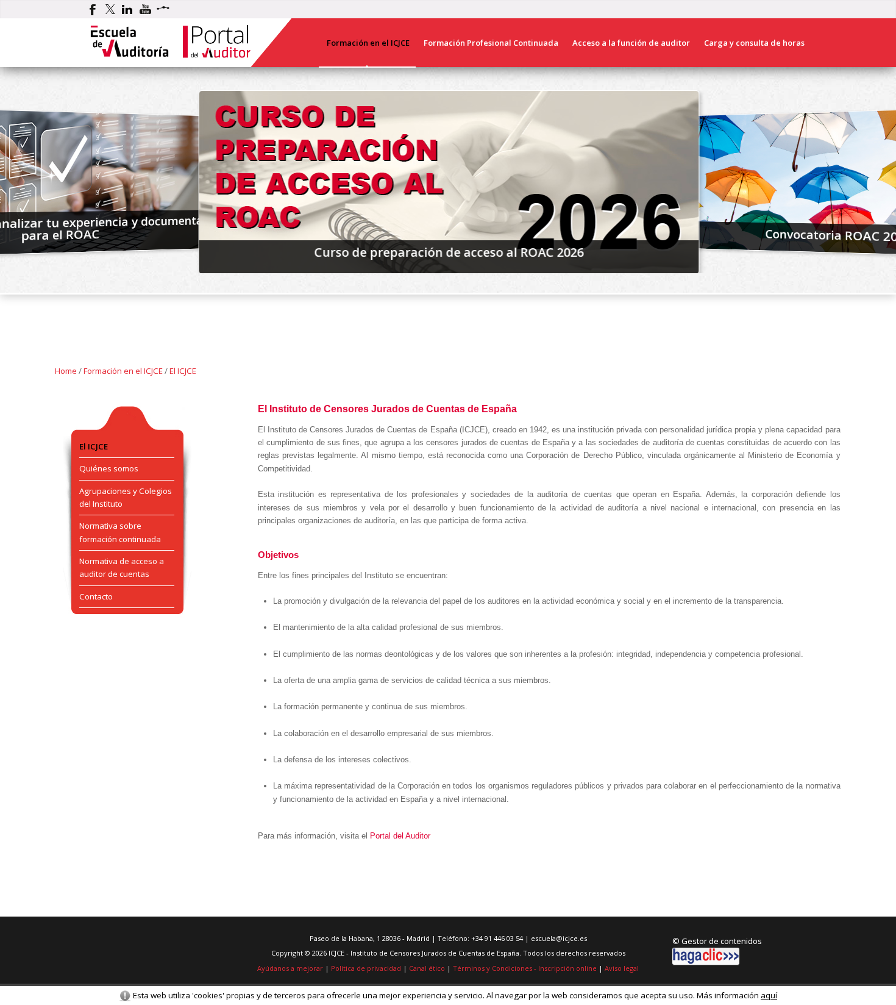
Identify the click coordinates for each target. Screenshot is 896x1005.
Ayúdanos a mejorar (290, 968)
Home (66, 370)
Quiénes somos (108, 468)
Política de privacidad (366, 968)
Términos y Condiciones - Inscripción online (525, 968)
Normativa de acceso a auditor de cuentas (121, 567)
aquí (769, 995)
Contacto (96, 596)
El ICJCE (182, 370)
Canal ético (427, 968)
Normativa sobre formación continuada (120, 532)
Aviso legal (622, 968)
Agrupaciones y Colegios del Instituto (125, 497)
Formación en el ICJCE (123, 370)
